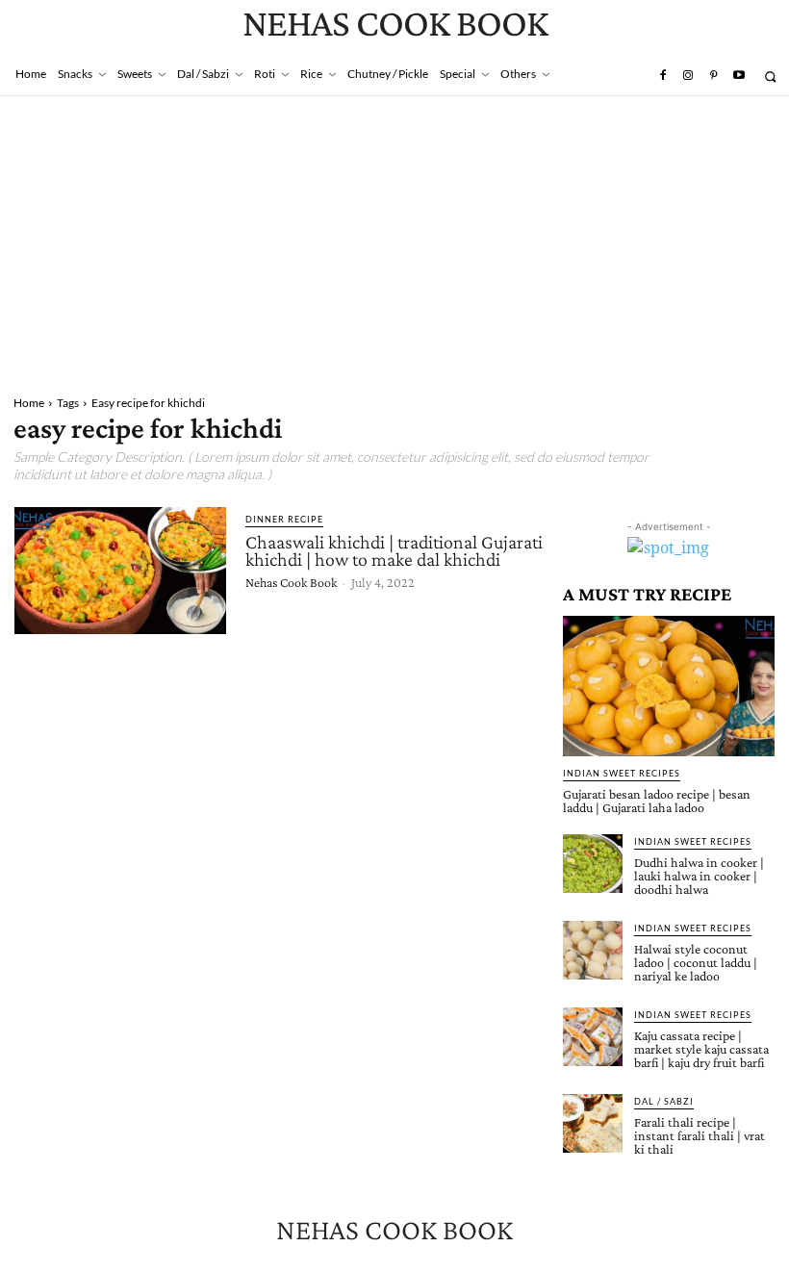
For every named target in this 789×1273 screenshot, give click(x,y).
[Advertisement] (394, 240)
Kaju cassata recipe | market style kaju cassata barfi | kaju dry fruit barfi (701, 1049)
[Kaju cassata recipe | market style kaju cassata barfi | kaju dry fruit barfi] (593, 1037)
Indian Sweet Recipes (621, 773)
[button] (770, 76)
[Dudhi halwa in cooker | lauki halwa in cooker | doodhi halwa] (593, 864)
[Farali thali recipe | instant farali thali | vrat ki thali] (593, 1124)
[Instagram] (687, 76)
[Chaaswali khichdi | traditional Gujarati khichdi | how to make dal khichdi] (120, 570)
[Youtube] (738, 76)
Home (28, 402)
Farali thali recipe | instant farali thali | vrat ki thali (699, 1135)
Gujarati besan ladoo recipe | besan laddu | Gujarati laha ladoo (657, 800)
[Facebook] (661, 76)
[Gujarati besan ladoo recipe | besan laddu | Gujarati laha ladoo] (669, 685)
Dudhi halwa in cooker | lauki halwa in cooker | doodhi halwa (699, 875)
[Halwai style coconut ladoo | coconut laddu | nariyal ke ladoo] (593, 950)
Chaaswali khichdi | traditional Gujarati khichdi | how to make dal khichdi (394, 550)
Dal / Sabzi (664, 1101)
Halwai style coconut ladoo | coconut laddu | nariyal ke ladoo (695, 962)
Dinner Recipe (284, 519)
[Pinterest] (712, 76)
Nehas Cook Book (291, 582)
